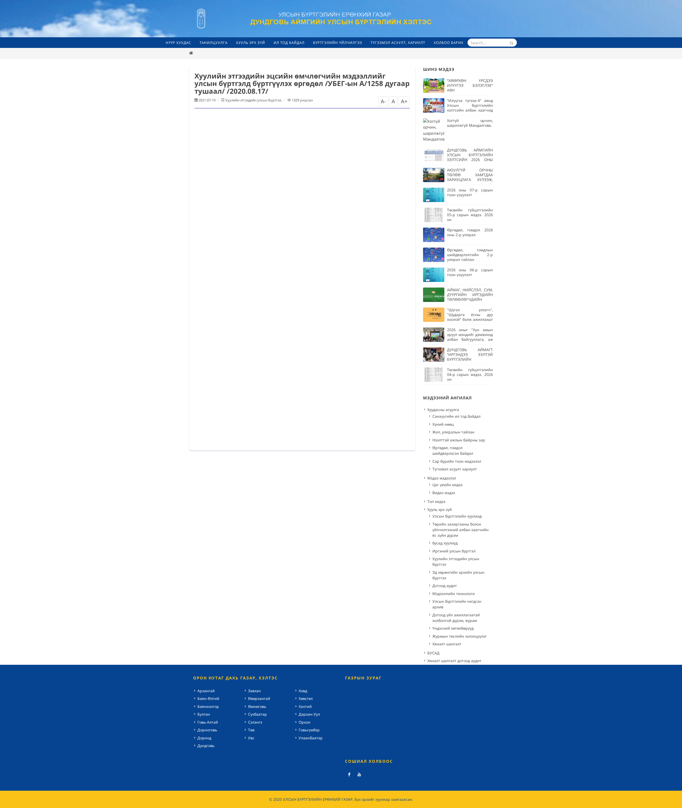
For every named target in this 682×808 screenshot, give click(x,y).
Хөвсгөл (306, 698)
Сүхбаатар (257, 714)
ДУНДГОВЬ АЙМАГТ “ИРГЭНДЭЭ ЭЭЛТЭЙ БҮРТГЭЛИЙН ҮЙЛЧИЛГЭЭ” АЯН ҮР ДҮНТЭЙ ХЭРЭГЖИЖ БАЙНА (470, 361)
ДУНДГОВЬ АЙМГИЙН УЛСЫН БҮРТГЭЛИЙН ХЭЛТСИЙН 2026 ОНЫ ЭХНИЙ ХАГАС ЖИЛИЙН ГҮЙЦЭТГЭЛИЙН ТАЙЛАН (470, 159)
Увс (251, 737)
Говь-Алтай (207, 722)
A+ (404, 101)
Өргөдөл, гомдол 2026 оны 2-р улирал (470, 232)
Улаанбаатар (311, 737)
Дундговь (205, 745)
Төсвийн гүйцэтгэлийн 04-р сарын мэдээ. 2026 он (470, 374)
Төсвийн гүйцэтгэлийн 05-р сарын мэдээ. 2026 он (470, 214)
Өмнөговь (257, 706)
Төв (251, 729)
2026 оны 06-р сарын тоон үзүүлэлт (470, 272)
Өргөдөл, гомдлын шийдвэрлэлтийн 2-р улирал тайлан (470, 254)
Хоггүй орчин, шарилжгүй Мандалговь (470, 123)
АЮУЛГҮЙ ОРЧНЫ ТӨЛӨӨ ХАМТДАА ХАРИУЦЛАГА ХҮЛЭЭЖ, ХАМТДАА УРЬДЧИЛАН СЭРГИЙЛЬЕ (470, 179)
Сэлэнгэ (255, 722)
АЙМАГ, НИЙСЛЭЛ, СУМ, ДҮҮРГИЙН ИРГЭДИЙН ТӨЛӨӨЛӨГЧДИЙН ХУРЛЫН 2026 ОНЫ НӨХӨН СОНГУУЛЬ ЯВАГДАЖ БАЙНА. (470, 301)
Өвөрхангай (259, 698)
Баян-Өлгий (208, 698)
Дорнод (204, 737)
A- (383, 101)
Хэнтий (305, 706)
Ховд (303, 690)
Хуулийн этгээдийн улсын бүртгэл (253, 100)
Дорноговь (207, 729)
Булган (203, 714)
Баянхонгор (208, 706)
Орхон (304, 722)
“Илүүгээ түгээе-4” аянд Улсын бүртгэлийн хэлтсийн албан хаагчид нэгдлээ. (470, 107)
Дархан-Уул (309, 714)
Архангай (206, 690)
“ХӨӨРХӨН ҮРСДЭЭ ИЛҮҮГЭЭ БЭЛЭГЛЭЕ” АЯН (470, 85)
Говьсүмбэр (309, 729)
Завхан (254, 690)
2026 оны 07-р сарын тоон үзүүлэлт (470, 192)
